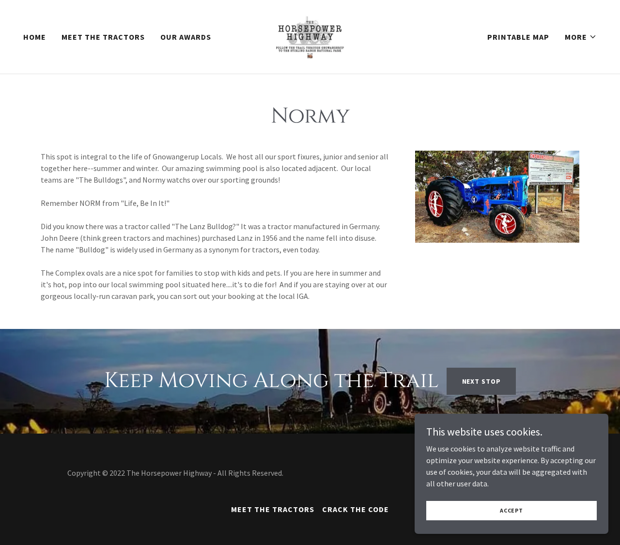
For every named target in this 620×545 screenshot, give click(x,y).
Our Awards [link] (185, 37)
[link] (309, 36)
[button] (581, 37)
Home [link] (34, 37)
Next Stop (481, 381)
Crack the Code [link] (355, 509)
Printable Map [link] (518, 37)
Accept (511, 510)
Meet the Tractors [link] (103, 37)
